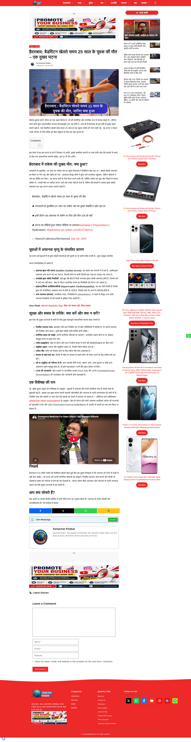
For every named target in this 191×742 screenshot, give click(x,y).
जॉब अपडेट (74, 700)
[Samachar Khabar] (37, 3)
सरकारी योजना (75, 696)
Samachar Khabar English (107, 723)
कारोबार (73, 704)
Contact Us (101, 700)
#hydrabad (84, 225)
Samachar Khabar (44, 63)
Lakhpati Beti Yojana (105, 716)
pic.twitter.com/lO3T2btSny (77, 229)
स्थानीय (37, 46)
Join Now (113, 520)
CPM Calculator (103, 719)
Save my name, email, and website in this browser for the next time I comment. (74, 661)
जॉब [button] (101, 3)
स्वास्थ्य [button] (123, 3)
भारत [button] (79, 3)
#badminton (53, 229)
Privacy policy (102, 708)
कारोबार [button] (144, 3)
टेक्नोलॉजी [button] (66, 3)
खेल (135, 3)
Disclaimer (101, 704)
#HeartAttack (100, 225)
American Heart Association (44, 401)
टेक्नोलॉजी (74, 708)
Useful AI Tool (102, 712)
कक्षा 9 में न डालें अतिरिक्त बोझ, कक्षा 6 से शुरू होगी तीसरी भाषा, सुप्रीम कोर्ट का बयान (135, 46)
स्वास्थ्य (31, 46)
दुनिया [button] (91, 3)
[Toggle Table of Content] (38, 145)
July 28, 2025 (78, 238)
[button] (155, 3)
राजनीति (114, 3)
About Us (101, 696)
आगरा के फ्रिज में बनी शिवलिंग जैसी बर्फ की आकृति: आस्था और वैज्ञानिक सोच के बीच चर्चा (135, 70)
